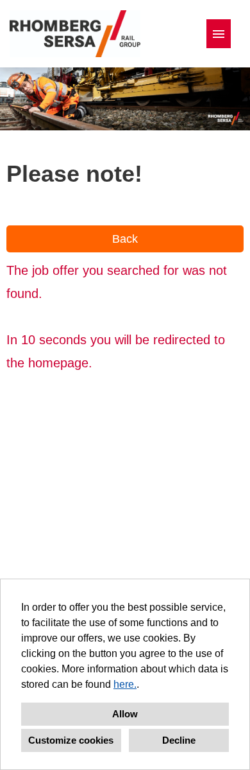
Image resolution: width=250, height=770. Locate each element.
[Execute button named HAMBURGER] (218, 33)
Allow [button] (125, 713)
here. (125, 684)
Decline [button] (179, 740)
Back (125, 238)
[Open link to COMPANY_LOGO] (75, 33)
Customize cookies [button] (70, 740)
